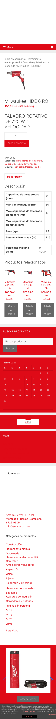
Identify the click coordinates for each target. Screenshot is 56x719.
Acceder (8, 444)
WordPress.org (12, 457)
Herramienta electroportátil (29, 161)
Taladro (37, 167)
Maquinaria (18, 59)
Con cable (28, 62)
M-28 (9, 619)
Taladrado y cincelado (26, 164)
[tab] (14, 176)
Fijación (10, 578)
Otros (9, 623)
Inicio (7, 59)
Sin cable (11, 592)
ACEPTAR (29, 717)
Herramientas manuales (20, 588)
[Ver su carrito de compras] (51, 47)
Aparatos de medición (19, 596)
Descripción (14, 176)
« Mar (7, 407)
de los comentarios (17, 453)
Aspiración (12, 569)
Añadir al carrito (16, 143)
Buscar (10, 348)
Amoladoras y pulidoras (20, 564)
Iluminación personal (18, 605)
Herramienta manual (18, 548)
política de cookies (27, 711)
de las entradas (15, 448)
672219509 (13, 522)
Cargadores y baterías (19, 601)
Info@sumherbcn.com (19, 526)
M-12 (9, 610)
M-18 (9, 614)
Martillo (28, 167)
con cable (19, 167)
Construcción (14, 544)
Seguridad (12, 630)
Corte (9, 573)
